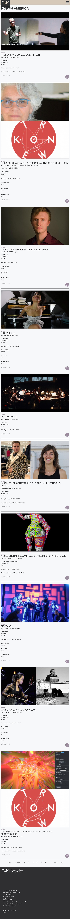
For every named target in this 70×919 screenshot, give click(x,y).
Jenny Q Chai (8, 333)
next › (55, 862)
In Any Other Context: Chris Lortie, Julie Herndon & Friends (30, 484)
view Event (4, 76)
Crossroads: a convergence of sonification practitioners (27, 832)
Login (4, 912)
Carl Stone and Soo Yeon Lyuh (18, 710)
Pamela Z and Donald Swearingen (20, 55)
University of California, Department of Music (15, 902)
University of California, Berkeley (12, 904)
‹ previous (18, 862)
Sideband (6, 626)
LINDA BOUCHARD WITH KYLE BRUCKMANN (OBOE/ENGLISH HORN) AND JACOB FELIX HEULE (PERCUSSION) (34, 164)
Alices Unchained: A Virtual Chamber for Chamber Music (33, 556)
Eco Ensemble (9, 416)
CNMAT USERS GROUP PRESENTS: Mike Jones (24, 249)
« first (9, 862)
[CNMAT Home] (5, 4)
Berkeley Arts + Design (9, 906)
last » (62, 862)
